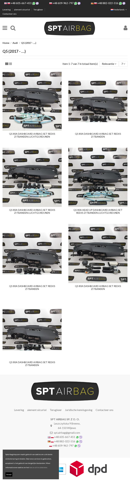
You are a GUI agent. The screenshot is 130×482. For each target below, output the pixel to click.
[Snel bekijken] (32, 129)
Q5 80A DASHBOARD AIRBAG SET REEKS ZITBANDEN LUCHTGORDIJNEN (32, 135)
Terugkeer (38, 9)
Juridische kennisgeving (78, 409)
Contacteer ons (10, 14)
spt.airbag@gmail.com (67, 432)
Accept (9, 474)
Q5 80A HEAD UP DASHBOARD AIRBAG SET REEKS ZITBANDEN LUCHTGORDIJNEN (97, 211)
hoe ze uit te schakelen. (38, 467)
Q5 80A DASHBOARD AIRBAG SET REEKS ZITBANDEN (98, 135)
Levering (7, 9)
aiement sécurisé (22, 9)
